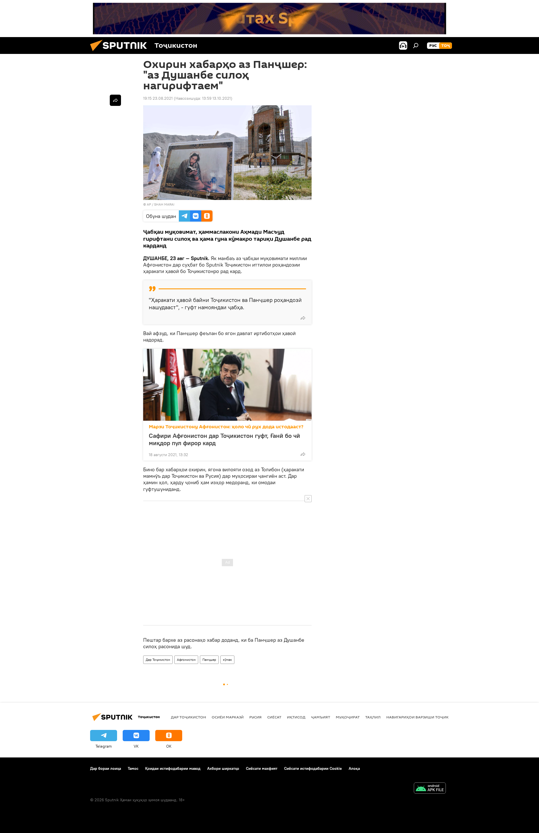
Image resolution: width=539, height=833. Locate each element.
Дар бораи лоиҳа (105, 768)
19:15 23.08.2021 (158, 98)
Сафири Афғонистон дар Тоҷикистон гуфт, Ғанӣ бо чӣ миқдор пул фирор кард (224, 439)
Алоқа (354, 768)
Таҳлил (373, 717)
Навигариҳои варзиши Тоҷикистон (424, 717)
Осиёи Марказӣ (228, 717)
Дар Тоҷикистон (158, 659)
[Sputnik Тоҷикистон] (120, 52)
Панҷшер (209, 659)
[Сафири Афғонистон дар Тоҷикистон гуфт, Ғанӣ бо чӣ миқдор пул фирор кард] (227, 385)
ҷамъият (320, 717)
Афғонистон (186, 659)
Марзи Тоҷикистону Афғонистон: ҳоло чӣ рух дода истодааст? (226, 426)
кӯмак (227, 659)
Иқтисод (296, 717)
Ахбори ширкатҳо (223, 768)
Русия (255, 717)
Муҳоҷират (348, 717)
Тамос (133, 768)
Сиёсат (274, 717)
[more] (303, 318)
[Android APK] (430, 788)
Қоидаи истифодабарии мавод (172, 768)
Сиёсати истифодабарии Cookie (313, 768)
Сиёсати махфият (261, 768)
